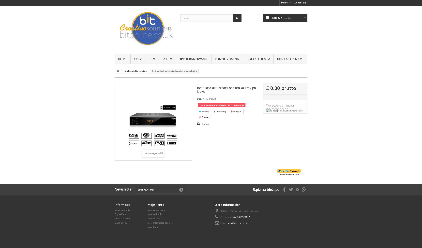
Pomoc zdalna (227, 59)
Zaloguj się (300, 2)
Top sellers (120, 214)
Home (122, 59)
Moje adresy (154, 218)
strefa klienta (258, 59)
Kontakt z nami (290, 59)
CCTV (138, 59)
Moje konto (156, 205)
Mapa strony (121, 223)
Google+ (237, 111)
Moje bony (153, 227)
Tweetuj (205, 111)
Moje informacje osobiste (160, 223)
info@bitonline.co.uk (237, 223)
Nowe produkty (122, 210)
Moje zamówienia (156, 210)
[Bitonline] (145, 29)
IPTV (151, 59)
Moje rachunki (155, 214)
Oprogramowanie (193, 59)
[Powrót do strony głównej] (118, 71)
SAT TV (167, 59)
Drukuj (205, 124)
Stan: (199, 99)
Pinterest (205, 117)
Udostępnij (220, 111)
